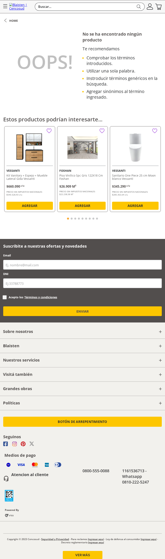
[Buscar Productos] (139, 6)
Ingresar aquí (96, 539)
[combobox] (90, 7)
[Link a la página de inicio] (10, 20)
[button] (150, 6)
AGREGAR (29, 206)
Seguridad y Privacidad (55, 539)
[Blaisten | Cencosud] (21, 6)
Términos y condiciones (40, 297)
